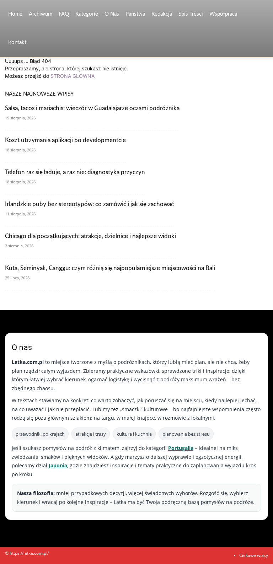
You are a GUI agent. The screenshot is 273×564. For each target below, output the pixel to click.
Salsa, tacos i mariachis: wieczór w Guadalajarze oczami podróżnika (92, 108)
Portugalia (180, 448)
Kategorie (86, 14)
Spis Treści (190, 14)
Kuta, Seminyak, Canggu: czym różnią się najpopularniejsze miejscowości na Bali (110, 268)
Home (15, 14)
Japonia (58, 465)
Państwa (135, 14)
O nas (112, 14)
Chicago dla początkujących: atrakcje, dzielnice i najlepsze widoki (90, 236)
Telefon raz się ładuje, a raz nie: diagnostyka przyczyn (75, 172)
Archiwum (40, 14)
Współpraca (223, 14)
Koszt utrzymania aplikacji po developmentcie (65, 140)
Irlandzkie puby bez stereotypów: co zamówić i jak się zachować (89, 204)
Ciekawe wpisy (253, 555)
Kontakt (17, 42)
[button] (259, 14)
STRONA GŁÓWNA (72, 76)
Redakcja (161, 14)
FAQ (64, 14)
